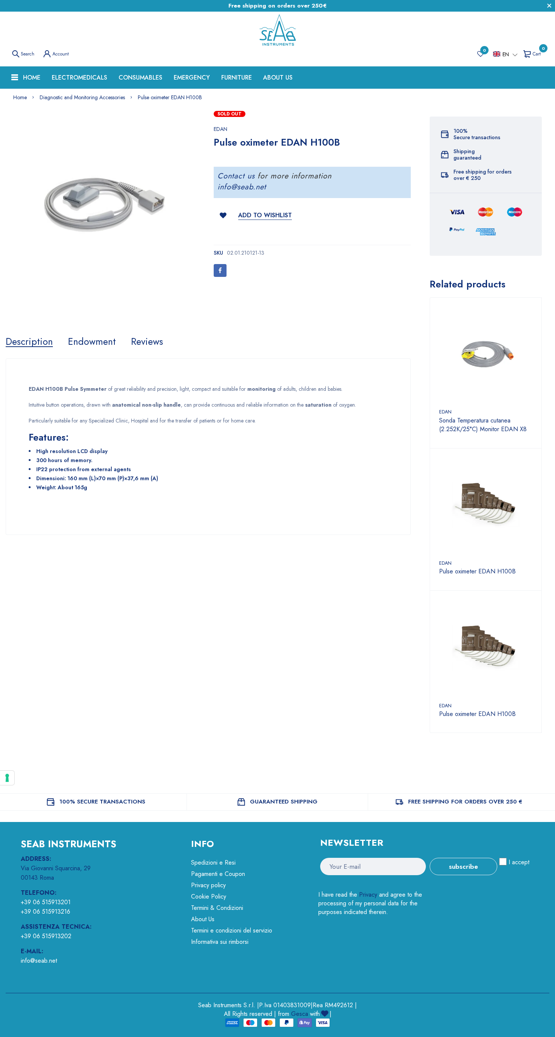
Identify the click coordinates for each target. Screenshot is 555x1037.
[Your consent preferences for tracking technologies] (7, 778)
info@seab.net (241, 186)
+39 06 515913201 (46, 902)
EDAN (220, 129)
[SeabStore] (277, 30)
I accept (519, 862)
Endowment (92, 341)
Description (29, 341)
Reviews (147, 341)
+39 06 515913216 (45, 911)
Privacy (368, 894)
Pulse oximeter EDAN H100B (477, 571)
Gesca (299, 1013)
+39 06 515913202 (46, 936)
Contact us (236, 176)
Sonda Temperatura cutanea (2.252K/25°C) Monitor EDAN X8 (483, 424)
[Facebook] (220, 270)
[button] (505, 54)
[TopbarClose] (549, 5)
